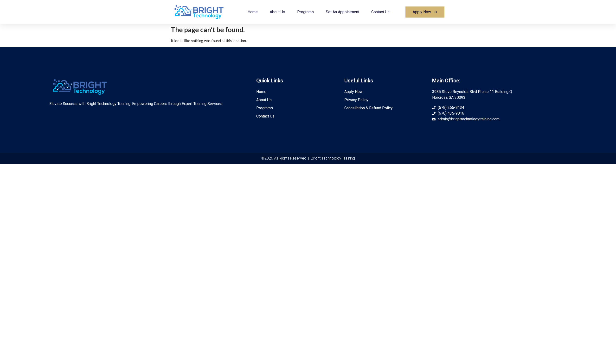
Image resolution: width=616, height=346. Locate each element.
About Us (277, 12)
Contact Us (380, 12)
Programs (305, 12)
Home (253, 12)
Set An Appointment (342, 12)
